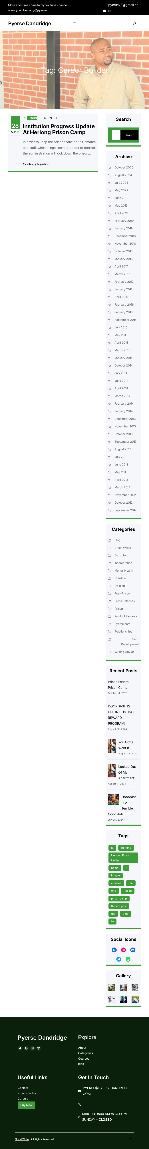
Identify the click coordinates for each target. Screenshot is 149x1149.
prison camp (119, 898)
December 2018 (125, 236)
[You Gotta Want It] (112, 747)
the (113, 913)
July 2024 (121, 182)
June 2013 (121, 464)
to (112, 921)
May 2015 (120, 335)
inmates (116, 883)
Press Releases (124, 601)
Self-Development (130, 641)
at (112, 847)
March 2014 (122, 396)
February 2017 (124, 281)
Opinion (119, 586)
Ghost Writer (122, 547)
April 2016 (121, 297)
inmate (115, 875)
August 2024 (123, 175)
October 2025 (123, 167)
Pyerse (52, 118)
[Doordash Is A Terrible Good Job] (113, 800)
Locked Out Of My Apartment (127, 772)
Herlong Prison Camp (120, 858)
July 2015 (120, 327)
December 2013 (125, 419)
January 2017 (123, 289)
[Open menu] (74, 23)
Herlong (126, 847)
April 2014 (121, 388)
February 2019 (124, 221)
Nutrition (120, 578)
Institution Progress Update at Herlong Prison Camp (59, 129)
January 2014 (123, 411)
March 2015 (122, 350)
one (113, 890)
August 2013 (122, 449)
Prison (32, 118)
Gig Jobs (120, 555)
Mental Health (123, 570)
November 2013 (125, 426)
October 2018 (123, 251)
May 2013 (121, 472)
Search (129, 135)
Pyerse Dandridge (29, 23)
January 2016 (123, 312)
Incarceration (123, 563)
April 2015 (121, 342)
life (131, 883)
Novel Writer (22, 1139)
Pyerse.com (122, 624)
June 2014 (121, 380)
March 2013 (122, 487)
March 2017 (122, 274)
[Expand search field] (134, 23)
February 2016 (124, 304)
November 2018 (125, 243)
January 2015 (123, 358)
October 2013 (123, 434)
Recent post (119, 906)
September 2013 (125, 441)
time (125, 913)
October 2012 (123, 502)
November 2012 (125, 495)
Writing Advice (124, 652)
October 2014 (123, 365)
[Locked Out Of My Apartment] (112, 771)
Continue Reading (36, 164)
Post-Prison (122, 593)
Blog (117, 540)
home (114, 868)
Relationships (123, 631)
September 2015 (125, 320)
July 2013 (120, 457)
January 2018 (123, 259)
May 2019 (121, 205)
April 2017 (121, 266)
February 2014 (124, 403)
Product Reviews (125, 616)
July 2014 (120, 373)
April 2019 (121, 213)
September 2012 (125, 510)
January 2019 (123, 228)
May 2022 (121, 190)
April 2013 (121, 479)
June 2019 (121, 198)
